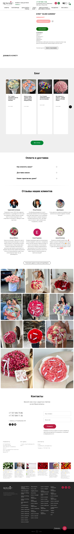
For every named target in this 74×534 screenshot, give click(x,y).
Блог (52, 514)
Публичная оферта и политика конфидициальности (25, 487)
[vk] (12, 424)
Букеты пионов (54, 505)
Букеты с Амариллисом (34, 506)
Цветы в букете (44, 7)
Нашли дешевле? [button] (42, 28)
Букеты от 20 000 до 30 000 (25, 497)
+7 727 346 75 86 (16, 413)
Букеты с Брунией (44, 503)
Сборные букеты (34, 486)
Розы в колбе (33, 488)
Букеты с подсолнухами (53, 499)
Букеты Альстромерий (34, 501)
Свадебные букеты (34, 490)
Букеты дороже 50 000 (24, 503)
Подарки (52, 510)
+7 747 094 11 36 (16, 416)
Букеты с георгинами (25, 509)
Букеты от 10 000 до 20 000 (25, 493)
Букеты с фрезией (34, 515)
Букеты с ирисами (54, 496)
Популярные (15, 7)
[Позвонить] (64, 528)
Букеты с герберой (44, 488)
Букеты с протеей (24, 517)
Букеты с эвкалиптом (43, 513)
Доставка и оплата (44, 9)
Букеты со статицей (35, 513)
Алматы (17, 4)
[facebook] (10, 424)
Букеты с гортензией (55, 501)
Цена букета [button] (25, 7)
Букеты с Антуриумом (33, 511)
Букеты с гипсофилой (53, 490)
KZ (64, 3)
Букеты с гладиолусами (53, 493)
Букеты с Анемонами (35, 508)
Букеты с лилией (44, 499)
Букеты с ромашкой (25, 515)
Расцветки (54, 7)
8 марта (6, 7)
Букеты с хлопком (34, 517)
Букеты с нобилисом (25, 513)
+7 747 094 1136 (41, 2)
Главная (52, 512)
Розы (34, 7)
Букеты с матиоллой (25, 511)
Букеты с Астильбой (45, 501)
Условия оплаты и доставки (54, 508)
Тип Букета (64, 7)
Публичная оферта (25, 490)
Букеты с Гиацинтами (43, 508)
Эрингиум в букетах (45, 510)
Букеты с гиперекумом (53, 487)
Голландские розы (24, 505)
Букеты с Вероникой (45, 505)
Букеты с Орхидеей (34, 495)
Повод (27, 9)
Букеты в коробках (24, 507)
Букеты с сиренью (24, 519)
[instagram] (15, 424)
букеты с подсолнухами (51, 47)
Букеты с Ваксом (34, 503)
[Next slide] (70, 106)
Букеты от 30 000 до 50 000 (25, 500)
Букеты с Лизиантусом (33, 498)
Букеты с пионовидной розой (45, 491)
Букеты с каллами (44, 497)
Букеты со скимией (25, 521)
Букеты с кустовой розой (44, 494)
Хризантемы (33, 492)
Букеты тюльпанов (54, 503)
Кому (34, 9)
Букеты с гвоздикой (45, 486)
